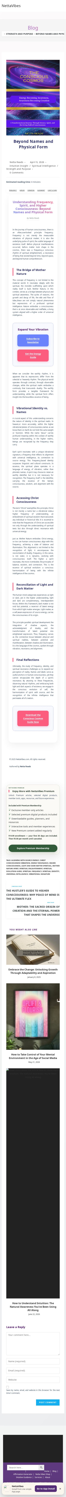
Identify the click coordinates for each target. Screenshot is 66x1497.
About (47, 1477)
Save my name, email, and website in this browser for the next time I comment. (33, 1391)
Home (46, 1471)
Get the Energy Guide (33, 355)
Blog (54, 1471)
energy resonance (39, 863)
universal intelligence (17, 874)
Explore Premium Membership (33, 848)
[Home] (2, 34)
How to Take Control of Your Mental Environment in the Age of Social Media (33, 1056)
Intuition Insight (19, 165)
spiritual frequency (32, 871)
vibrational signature (39, 874)
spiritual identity (51, 871)
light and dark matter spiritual (36, 866)
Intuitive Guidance (24, 1477)
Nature (22, 190)
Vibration (31, 190)
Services (38, 1477)
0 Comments (16, 172)
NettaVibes (11, 5)
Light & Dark (52, 190)
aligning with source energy (25, 860)
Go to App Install (46, 1488)
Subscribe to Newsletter (33, 340)
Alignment (41, 190)
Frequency (13, 190)
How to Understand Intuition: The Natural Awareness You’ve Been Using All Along (33, 1307)
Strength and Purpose (18, 168)
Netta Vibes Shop (42, 1474)
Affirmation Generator (22, 1474)
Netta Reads (16, 162)
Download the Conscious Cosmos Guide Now (33, 718)
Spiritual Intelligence (44, 165)
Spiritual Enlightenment (31, 868)
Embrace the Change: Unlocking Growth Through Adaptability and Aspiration (33, 971)
